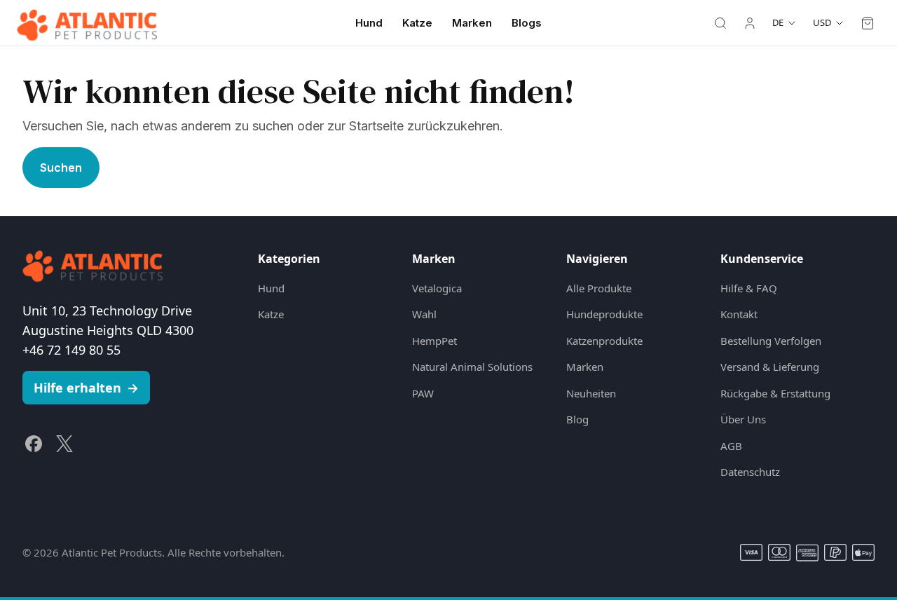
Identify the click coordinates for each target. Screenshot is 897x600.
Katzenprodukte (604, 341)
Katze (417, 22)
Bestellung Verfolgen (770, 341)
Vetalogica (437, 288)
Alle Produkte (598, 288)
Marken (472, 22)
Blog (577, 419)
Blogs (527, 22)
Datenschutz (750, 472)
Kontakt (739, 314)
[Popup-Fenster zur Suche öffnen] (720, 23)
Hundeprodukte (604, 314)
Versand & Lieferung (769, 367)
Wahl (424, 314)
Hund (369, 22)
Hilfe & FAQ (748, 288)
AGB (731, 446)
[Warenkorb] (867, 23)
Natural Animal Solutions (472, 367)
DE (777, 22)
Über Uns (743, 419)
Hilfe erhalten (86, 387)
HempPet (434, 341)
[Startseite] (87, 23)
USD (822, 22)
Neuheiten (591, 393)
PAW (423, 393)
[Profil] (749, 23)
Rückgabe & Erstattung (775, 393)
